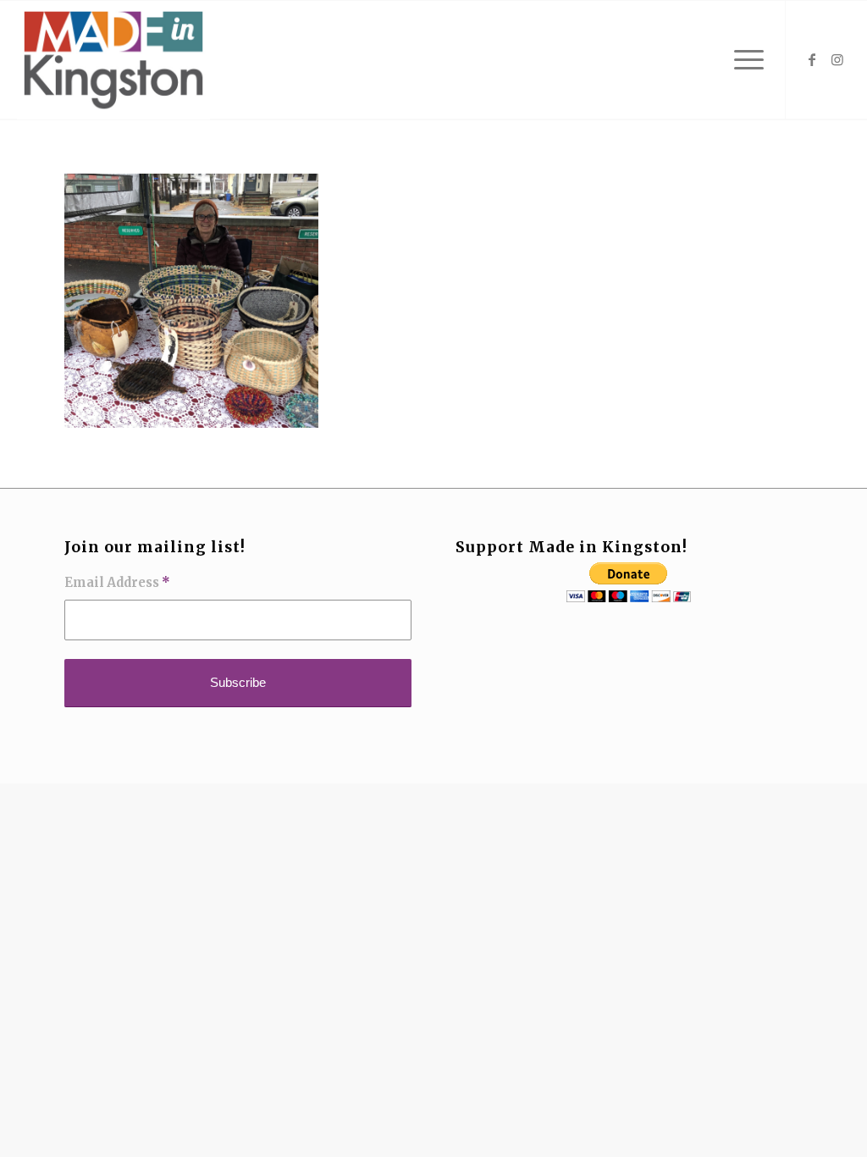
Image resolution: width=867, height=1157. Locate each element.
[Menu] (743, 60)
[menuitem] (743, 60)
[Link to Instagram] (837, 59)
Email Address (117, 582)
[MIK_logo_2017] (113, 60)
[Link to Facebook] (812, 59)
